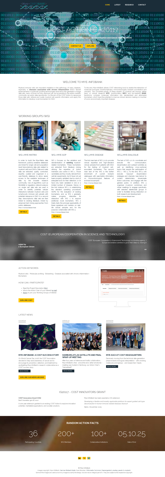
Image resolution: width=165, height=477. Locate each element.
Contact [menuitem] (142, 5)
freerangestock (107, 470)
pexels (120, 470)
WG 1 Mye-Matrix (28, 155)
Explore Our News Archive (32, 377)
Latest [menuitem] (117, 5)
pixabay (115, 470)
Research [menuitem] (129, 5)
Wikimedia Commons (93, 470)
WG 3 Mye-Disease (93, 155)
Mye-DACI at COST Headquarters (124, 355)
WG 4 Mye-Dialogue (127, 155)
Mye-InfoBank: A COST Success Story (39, 355)
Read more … (24, 371)
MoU (46, 288)
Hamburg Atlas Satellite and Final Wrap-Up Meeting (81, 356)
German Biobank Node (67, 470)
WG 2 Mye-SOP (58, 155)
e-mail (54, 290)
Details (23, 212)
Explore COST (26, 300)
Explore (94, 46)
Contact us (79, 46)
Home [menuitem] (107, 5)
